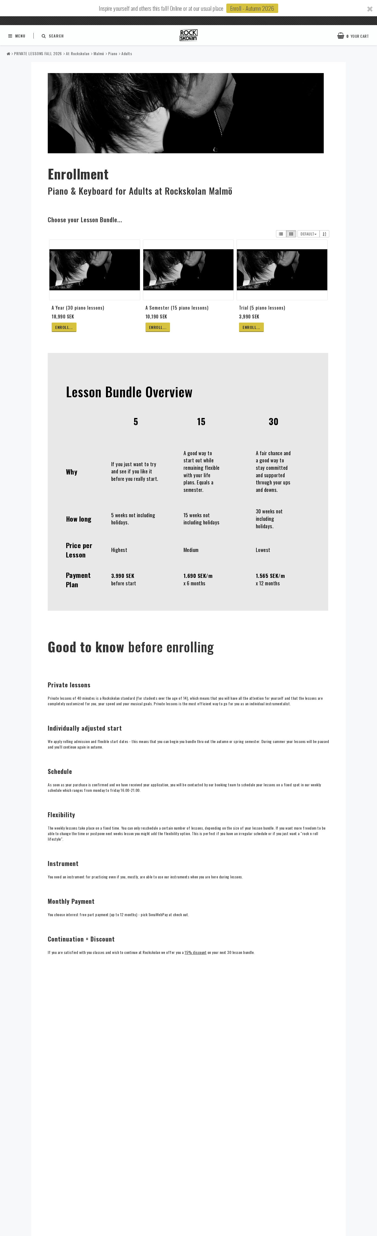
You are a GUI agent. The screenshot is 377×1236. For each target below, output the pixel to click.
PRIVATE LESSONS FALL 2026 (38, 53)
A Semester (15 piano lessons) (177, 307)
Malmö (99, 53)
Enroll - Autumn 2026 (252, 8)
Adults (126, 53)
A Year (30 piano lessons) (78, 307)
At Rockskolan (77, 53)
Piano (112, 53)
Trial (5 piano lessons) (262, 307)
